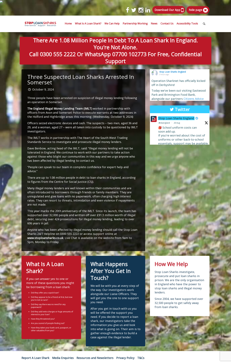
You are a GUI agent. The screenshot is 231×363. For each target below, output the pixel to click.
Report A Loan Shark (35, 358)
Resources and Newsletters (95, 358)
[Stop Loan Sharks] (40, 24)
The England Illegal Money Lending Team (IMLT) (59, 108)
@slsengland (164, 123)
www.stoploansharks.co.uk (45, 238)
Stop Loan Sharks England (172, 71)
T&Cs (140, 358)
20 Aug (177, 123)
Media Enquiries (63, 358)
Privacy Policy (125, 358)
